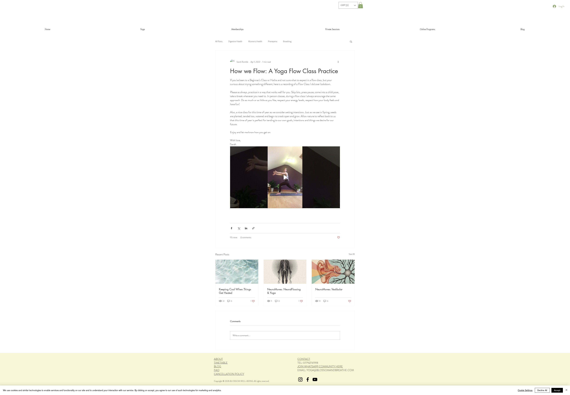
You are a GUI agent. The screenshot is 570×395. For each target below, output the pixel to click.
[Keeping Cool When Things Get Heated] (236, 272)
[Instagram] (300, 379)
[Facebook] (308, 379)
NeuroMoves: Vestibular (328, 289)
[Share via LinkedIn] (246, 228)
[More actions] (338, 62)
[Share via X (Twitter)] (238, 228)
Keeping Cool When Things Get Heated (235, 291)
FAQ (216, 370)
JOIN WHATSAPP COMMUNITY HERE (320, 366)
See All (352, 253)
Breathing (287, 41)
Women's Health (255, 41)
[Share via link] (253, 228)
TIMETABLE (221, 363)
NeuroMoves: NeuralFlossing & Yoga (284, 291)
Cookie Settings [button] (525, 390)
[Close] (566, 390)
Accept (557, 390)
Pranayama (272, 41)
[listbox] (348, 5)
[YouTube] (315, 379)
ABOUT (218, 359)
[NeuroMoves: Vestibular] (333, 272)
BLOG (217, 366)
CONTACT (303, 359)
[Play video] (285, 177)
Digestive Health (235, 41)
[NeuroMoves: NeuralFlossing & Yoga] (285, 272)
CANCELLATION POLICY (229, 374)
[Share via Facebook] (231, 228)
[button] (348, 5)
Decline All (542, 390)
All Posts (218, 41)
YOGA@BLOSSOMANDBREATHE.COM (330, 370)
